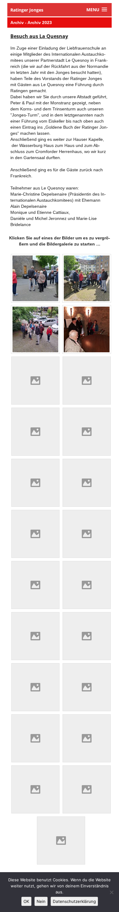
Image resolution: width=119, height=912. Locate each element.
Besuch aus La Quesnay (39, 36)
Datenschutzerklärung (74, 901)
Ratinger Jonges (26, 10)
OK (26, 901)
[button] (96, 10)
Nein (41, 901)
